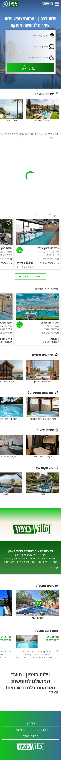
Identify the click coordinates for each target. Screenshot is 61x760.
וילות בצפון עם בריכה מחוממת (43, 418)
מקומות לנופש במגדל (43, 456)
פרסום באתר (13, 4)
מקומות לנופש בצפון (42, 120)
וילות (43, 494)
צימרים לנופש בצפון (42, 381)
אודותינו (30, 723)
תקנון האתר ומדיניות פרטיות (30, 730)
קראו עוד (53, 567)
